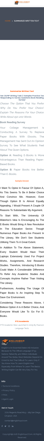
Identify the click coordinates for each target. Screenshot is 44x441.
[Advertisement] (22, 63)
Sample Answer (22, 181)
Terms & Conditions (11, 386)
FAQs (4, 395)
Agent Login (7, 399)
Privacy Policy (8, 390)
